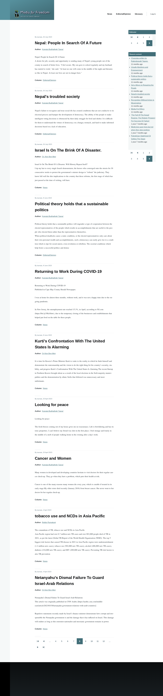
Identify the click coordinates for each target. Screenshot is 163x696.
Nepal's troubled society (140, 94)
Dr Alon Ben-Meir (49, 353)
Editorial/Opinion (49, 80)
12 (105, 642)
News (45, 188)
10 (93, 642)
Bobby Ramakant (49, 522)
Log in (153, 14)
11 (99, 642)
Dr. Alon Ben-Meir (49, 157)
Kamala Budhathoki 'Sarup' (53, 49)
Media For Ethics (137, 109)
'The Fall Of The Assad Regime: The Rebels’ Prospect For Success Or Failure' (143, 118)
